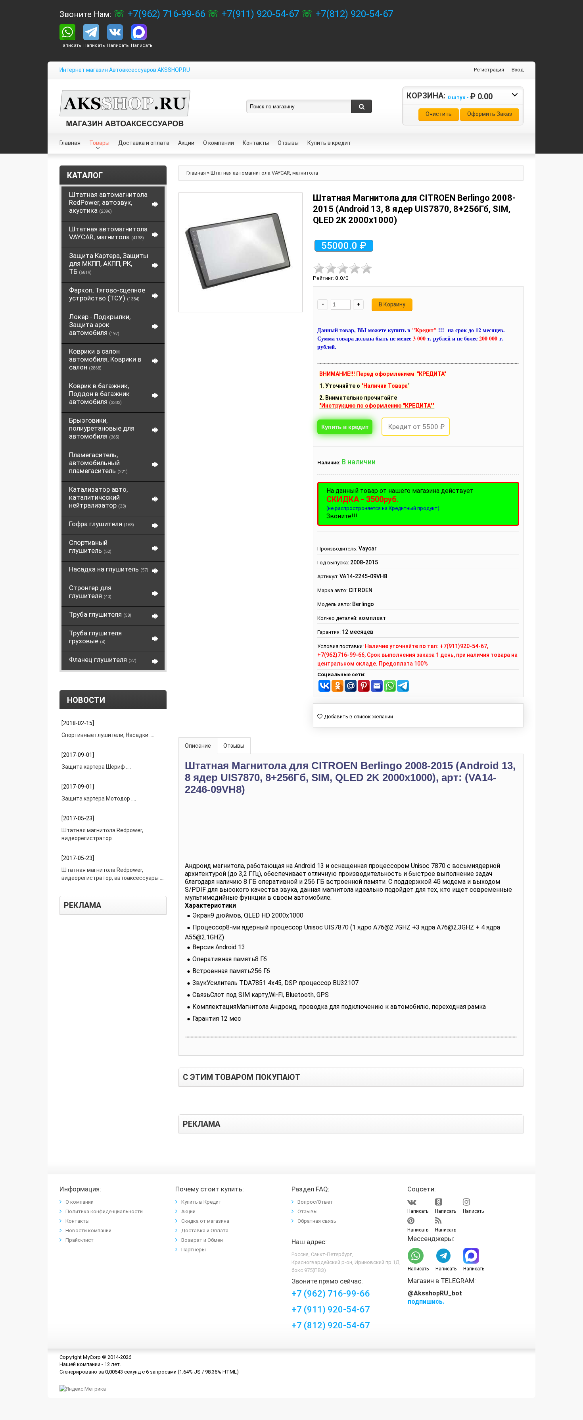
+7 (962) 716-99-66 (331, 1294)
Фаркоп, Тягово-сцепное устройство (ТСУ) (107, 294)
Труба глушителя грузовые (95, 637)
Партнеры (193, 1250)
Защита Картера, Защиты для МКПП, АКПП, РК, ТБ (108, 263)
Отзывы (233, 746)
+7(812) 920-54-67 (353, 13)
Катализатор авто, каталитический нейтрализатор (98, 497)
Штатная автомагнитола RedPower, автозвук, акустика (108, 202)
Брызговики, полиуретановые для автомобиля (101, 428)
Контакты (77, 1221)
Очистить (439, 114)
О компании (79, 1202)
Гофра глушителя (101, 524)
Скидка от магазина (205, 1221)
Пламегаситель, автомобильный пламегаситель (98, 463)
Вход (518, 70)
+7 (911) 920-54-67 (331, 1309)
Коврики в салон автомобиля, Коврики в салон (105, 359)
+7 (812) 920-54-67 (331, 1325)
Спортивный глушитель (90, 546)
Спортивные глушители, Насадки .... (107, 735)
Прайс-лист (79, 1240)
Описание (198, 746)
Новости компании (88, 1230)
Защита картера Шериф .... (96, 767)
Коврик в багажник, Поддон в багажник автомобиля (99, 394)
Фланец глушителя (102, 660)
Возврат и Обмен (202, 1240)
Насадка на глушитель (108, 569)
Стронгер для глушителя (90, 592)
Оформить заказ (489, 114)
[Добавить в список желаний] (355, 717)
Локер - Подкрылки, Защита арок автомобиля (99, 325)
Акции (188, 1211)
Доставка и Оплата (204, 1230)
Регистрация (489, 70)
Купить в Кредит (201, 1202)
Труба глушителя (100, 614)
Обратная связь (316, 1221)
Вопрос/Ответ (315, 1202)
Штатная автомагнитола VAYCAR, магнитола (108, 233)
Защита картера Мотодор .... (98, 798)
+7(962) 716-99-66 (165, 13)
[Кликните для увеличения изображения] (238, 252)
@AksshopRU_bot (435, 1293)
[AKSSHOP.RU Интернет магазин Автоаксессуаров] (124, 96)
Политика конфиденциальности (104, 1211)
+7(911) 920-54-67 (259, 13)
